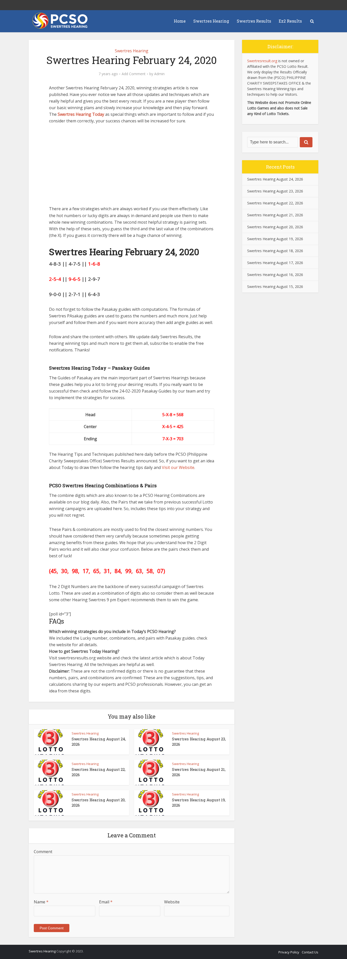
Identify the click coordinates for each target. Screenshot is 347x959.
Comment (43, 851)
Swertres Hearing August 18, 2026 (275, 250)
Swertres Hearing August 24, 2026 (275, 179)
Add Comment (134, 74)
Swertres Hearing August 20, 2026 (275, 226)
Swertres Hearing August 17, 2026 (275, 262)
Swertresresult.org (262, 60)
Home (180, 21)
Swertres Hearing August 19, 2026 (275, 238)
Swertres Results (254, 21)
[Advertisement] (131, 167)
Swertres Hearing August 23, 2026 (275, 191)
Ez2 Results (290, 21)
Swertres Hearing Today (81, 114)
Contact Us (310, 952)
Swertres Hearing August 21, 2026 (275, 215)
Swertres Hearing (211, 21)
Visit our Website (178, 467)
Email (106, 902)
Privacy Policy (288, 952)
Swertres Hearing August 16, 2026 (275, 274)
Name (41, 902)
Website (172, 902)
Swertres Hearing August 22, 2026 (275, 203)
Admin (159, 74)
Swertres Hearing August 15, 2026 (275, 286)
